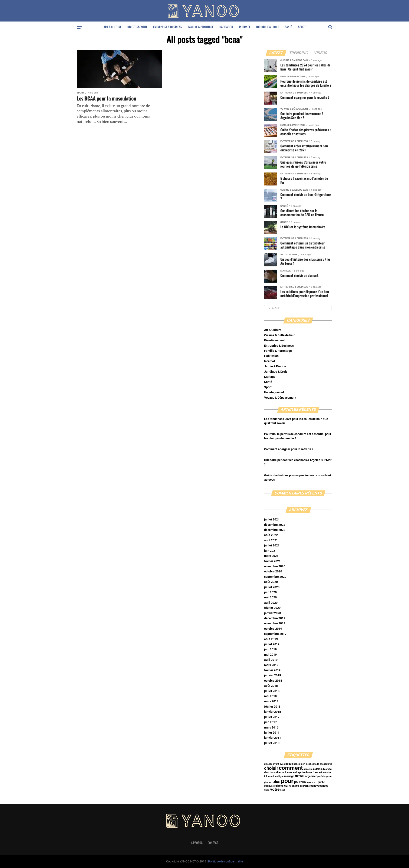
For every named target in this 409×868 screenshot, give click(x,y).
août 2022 (271, 535)
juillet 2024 (271, 519)
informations (271, 776)
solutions (305, 786)
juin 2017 (270, 722)
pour (287, 781)
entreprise (299, 772)
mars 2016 (271, 727)
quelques (269, 786)
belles (297, 764)
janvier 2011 (272, 738)
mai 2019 (270, 655)
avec (282, 764)
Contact (213, 842)
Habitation (226, 26)
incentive (326, 772)
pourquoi (300, 782)
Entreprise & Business (167, 26)
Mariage (269, 377)
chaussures (326, 764)
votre (274, 789)
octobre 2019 (273, 629)
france (317, 772)
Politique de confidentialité (225, 861)
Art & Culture (112, 26)
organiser (311, 776)
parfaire (321, 776)
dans (273, 772)
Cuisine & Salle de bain (279, 335)
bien (303, 764)
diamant (281, 772)
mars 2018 (271, 701)
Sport (302, 26)
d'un (266, 772)
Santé (288, 26)
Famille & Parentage (200, 26)
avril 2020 (271, 603)
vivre (266, 790)
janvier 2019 (272, 675)
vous (282, 790)
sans (287, 786)
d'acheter (327, 769)
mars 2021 (271, 556)
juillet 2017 (271, 717)
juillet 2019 (271, 644)
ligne (281, 776)
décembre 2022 (274, 530)
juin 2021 (270, 551)
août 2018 (271, 686)
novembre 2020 (274, 566)
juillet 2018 (271, 691)
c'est (308, 764)
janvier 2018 (272, 712)
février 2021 (272, 561)
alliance (268, 764)
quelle (321, 782)
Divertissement (137, 26)
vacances (322, 785)
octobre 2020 (273, 571)
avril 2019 (271, 660)
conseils (308, 769)
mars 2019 (271, 665)
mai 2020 (270, 597)
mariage (289, 776)
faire (309, 772)
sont (313, 785)
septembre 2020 (275, 577)
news (299, 775)
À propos (197, 842)
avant (276, 764)
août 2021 (271, 540)
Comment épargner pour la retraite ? (288, 449)
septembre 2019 (275, 634)
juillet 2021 (271, 545)
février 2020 (272, 608)
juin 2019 (270, 649)
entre (289, 772)
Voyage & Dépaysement (280, 398)
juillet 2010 (271, 743)
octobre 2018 (273, 681)
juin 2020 (270, 592)
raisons (279, 785)
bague (289, 763)
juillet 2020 (271, 587)
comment (291, 768)
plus (276, 781)
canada (315, 764)
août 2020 (271, 582)
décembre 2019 (274, 618)
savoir (295, 785)
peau (328, 776)
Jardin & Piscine (275, 366)
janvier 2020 (272, 613)
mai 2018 (270, 696)
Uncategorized (274, 392)
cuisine (317, 768)
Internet (244, 26)
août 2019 (271, 639)
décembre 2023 (274, 525)
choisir (271, 768)
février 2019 (272, 670)
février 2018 (272, 706)
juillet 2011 (271, 732)
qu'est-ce (312, 782)
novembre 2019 (274, 623)
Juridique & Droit (267, 26)
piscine (268, 782)
